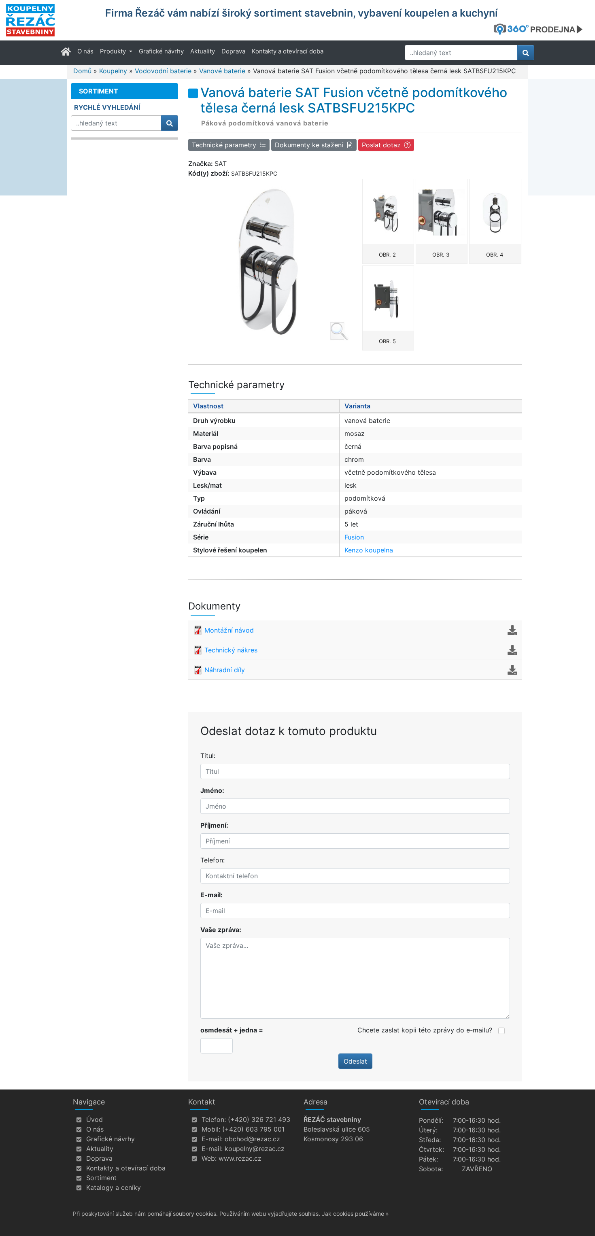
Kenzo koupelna (368, 550)
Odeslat (355, 1061)
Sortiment (101, 1178)
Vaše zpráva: (220, 930)
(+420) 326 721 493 (259, 1119)
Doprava (233, 51)
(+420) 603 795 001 (253, 1129)
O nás (85, 51)
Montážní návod (229, 630)
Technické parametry (224, 145)
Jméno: (212, 790)
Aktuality (202, 51)
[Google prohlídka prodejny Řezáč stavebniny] (541, 29)
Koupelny (113, 71)
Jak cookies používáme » (355, 1213)
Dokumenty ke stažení (309, 145)
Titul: (207, 756)
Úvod (94, 1119)
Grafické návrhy (161, 51)
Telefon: (212, 860)
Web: (209, 1158)
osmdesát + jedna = (231, 1030)
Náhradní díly (224, 670)
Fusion (354, 537)
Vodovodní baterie (163, 71)
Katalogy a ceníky (113, 1187)
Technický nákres (230, 650)
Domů (82, 71)
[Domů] (50, 20)
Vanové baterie (222, 71)
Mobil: (211, 1129)
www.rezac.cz (240, 1158)
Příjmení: (214, 825)
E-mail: (211, 895)
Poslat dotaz (381, 145)
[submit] (525, 52)
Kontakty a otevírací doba (287, 51)
